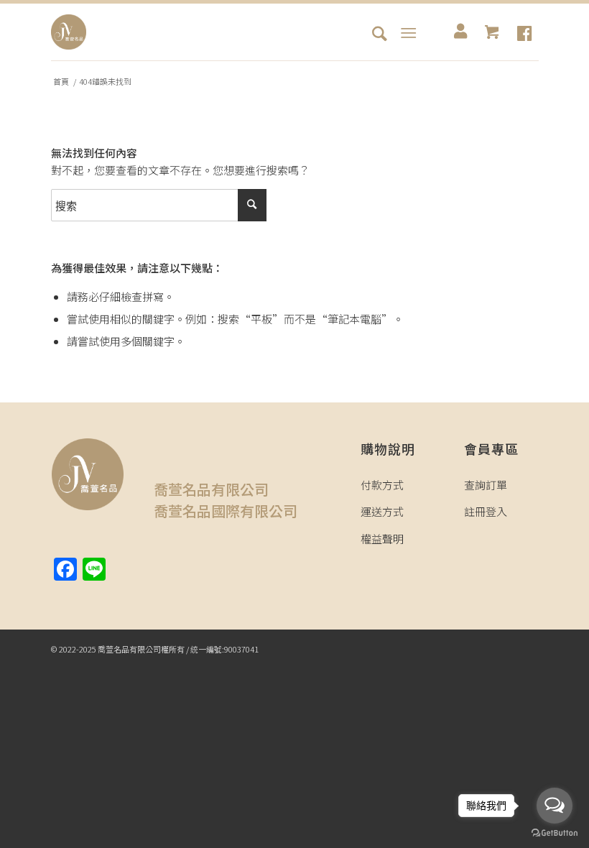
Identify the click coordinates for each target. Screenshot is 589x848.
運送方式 (382, 511)
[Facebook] (524, 33)
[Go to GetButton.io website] (555, 833)
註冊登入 (485, 511)
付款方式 (382, 484)
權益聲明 (382, 538)
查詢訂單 (485, 484)
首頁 (61, 81)
